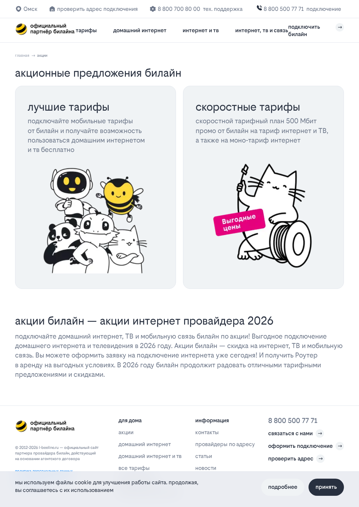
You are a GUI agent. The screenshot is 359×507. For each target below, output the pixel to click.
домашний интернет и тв (150, 456)
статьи (203, 456)
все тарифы (134, 468)
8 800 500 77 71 (284, 9)
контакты (207, 432)
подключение (323, 9)
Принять (326, 487)
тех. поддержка (223, 9)
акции (126, 432)
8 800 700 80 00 (179, 9)
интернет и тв (201, 30)
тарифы (86, 30)
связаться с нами (290, 433)
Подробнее (282, 487)
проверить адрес (290, 458)
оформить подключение (300, 446)
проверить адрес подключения (97, 9)
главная (22, 55)
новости (205, 468)
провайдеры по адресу (225, 444)
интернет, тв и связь (261, 30)
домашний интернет (140, 30)
